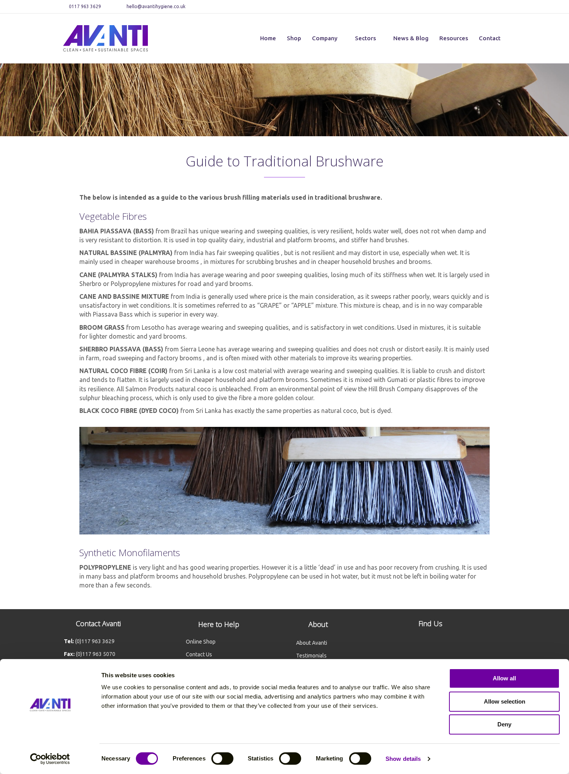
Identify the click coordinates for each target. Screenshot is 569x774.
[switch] (222, 758)
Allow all (504, 678)
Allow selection (504, 701)
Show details (403, 758)
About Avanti (311, 643)
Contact (489, 38)
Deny (504, 724)
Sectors (365, 38)
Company (325, 38)
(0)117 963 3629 (95, 641)
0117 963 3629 (84, 6)
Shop (294, 38)
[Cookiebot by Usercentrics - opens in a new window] (50, 759)
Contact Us (199, 654)
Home (268, 38)
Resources (453, 38)
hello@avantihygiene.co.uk (156, 6)
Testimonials (311, 655)
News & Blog (410, 38)
